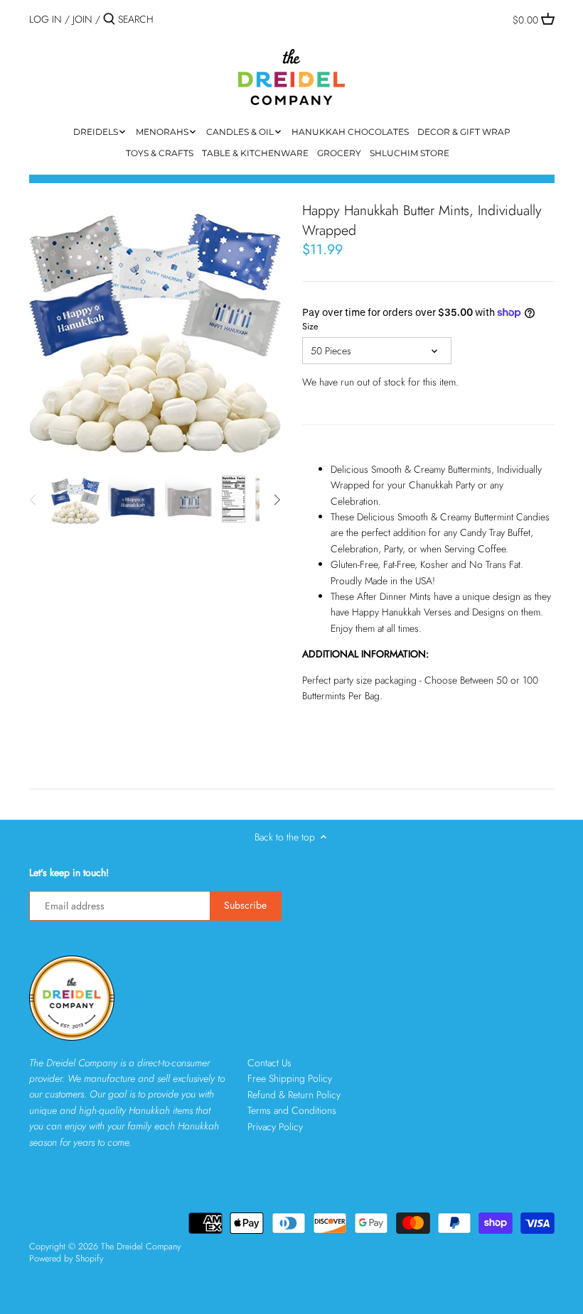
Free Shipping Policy (289, 1078)
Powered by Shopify (66, 1258)
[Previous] (33, 499)
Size (310, 327)
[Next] (276, 499)
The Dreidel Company (141, 1246)
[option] (75, 500)
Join (82, 19)
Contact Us (269, 1063)
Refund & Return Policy (294, 1095)
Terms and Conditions (291, 1110)
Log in (45, 19)
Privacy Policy (275, 1126)
